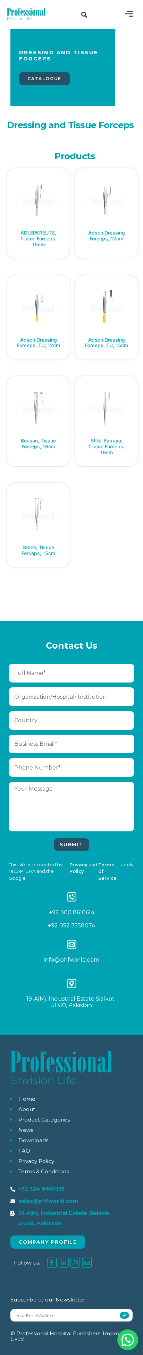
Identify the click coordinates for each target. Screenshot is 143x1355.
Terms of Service (107, 871)
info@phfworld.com (71, 959)
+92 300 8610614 (71, 912)
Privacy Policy (78, 868)
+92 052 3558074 (71, 925)
